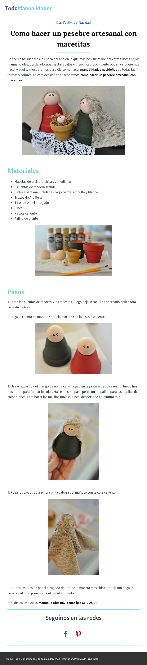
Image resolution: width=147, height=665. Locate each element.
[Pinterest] (78, 634)
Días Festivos (65, 22)
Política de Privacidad (86, 659)
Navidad (85, 22)
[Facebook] (65, 634)
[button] (142, 8)
